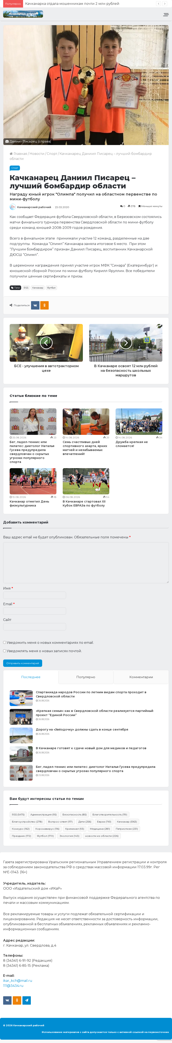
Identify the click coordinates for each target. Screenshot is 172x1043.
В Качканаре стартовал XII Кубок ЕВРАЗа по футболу (84, 503)
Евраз (104, 821)
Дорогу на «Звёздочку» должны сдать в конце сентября (82, 729)
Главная (20, 154)
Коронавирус (47, 828)
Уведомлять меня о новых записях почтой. (44, 651)
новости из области (102, 835)
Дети (84, 821)
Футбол (51, 287)
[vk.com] (7, 1000)
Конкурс (21, 828)
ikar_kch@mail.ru (17, 981)
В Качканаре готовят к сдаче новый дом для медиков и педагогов (91, 748)
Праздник (21, 835)
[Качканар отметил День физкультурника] (33, 481)
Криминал (74, 828)
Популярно (85, 677)
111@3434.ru (13, 986)
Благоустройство (27, 821)
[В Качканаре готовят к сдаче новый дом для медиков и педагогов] (21, 754)
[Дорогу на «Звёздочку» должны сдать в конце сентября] (21, 735)
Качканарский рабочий (34, 207)
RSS (26, 287)
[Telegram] (26, 1000)
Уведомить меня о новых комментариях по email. (50, 643)
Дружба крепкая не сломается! (132, 444)
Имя (8, 588)
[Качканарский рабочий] (23, 14)
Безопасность (75, 814)
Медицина (100, 828)
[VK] (35, 305)
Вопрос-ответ (60, 821)
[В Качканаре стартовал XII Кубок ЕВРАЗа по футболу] (86, 481)
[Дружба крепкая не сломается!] (139, 421)
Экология (69, 835)
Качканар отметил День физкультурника (29, 503)
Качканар (37, 287)
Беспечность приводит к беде (52, 4)
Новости (37, 154)
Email (9, 604)
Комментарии (141, 677)
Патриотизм (127, 828)
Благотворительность (110, 814)
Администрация (43, 814)
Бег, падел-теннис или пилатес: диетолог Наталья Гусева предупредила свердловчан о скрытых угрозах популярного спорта (32, 452)
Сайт (7, 620)
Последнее (30, 677)
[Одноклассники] (44, 305)
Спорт (52, 154)
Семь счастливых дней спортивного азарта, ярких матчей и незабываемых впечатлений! (85, 448)
